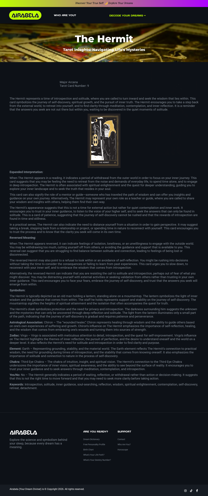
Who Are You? (65, 15)
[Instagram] (185, 490)
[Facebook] (197, 490)
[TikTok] (191, 490)
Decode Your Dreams (128, 15)
